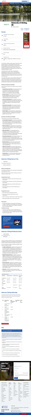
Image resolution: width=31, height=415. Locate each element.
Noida (19, 389)
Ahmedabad (20, 391)
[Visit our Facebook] (3, 409)
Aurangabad (16, 394)
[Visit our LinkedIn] (6, 409)
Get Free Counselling (26, 46)
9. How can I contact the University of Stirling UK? (10, 354)
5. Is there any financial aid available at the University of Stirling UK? (11, 347)
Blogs (2, 400)
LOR (2, 392)
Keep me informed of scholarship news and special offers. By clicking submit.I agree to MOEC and (21, 375)
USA (9, 385)
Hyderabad (15, 391)
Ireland (10, 394)
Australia (10, 389)
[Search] (21, 1)
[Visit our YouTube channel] (5, 409)
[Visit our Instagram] (2, 409)
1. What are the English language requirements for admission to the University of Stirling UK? (11, 330)
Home (2, 4)
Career (2, 394)
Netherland (10, 399)
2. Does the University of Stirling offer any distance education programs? (11, 340)
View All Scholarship (5, 323)
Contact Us (3, 398)
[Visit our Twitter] (8, 409)
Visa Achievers (3, 397)
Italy (9, 396)
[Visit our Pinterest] (2, 411)
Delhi (14, 386)
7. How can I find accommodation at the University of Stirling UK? (11, 351)
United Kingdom (7, 4)
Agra (14, 393)
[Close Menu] (28, 1)
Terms (26, 375)
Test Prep (3, 401)
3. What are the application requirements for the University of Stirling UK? (12, 342)
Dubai (19, 399)
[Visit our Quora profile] (3, 411)
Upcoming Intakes (4, 385)
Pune (14, 389)
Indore (15, 395)
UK (9, 386)
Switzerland (10, 397)
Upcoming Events (4, 384)
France (10, 395)
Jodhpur (19, 400)
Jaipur (15, 385)
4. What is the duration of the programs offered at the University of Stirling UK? (10, 344)
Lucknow (15, 390)
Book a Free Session (7, 226)
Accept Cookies (23, 413)
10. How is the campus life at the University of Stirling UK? (11, 356)
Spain (9, 400)
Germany (10, 392)
